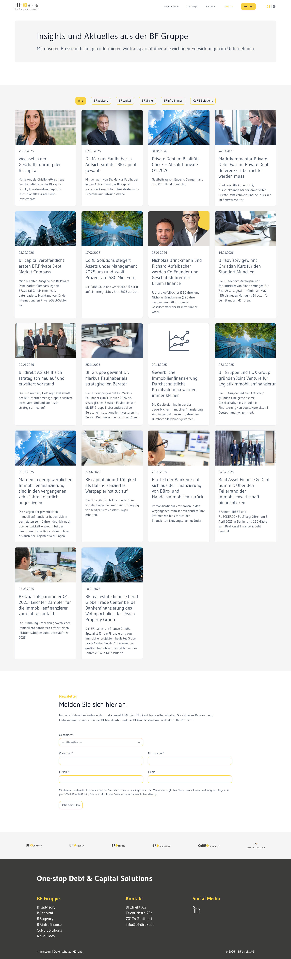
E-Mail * (64, 772)
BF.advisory (101, 100)
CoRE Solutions (203, 100)
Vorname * (66, 753)
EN (274, 6)
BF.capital (125, 100)
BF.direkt (147, 100)
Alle (80, 100)
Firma (151, 772)
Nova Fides (46, 936)
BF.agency (45, 918)
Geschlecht (66, 735)
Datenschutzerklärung (144, 794)
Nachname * (156, 753)
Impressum (44, 951)
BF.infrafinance (173, 100)
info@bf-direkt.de (140, 924)
